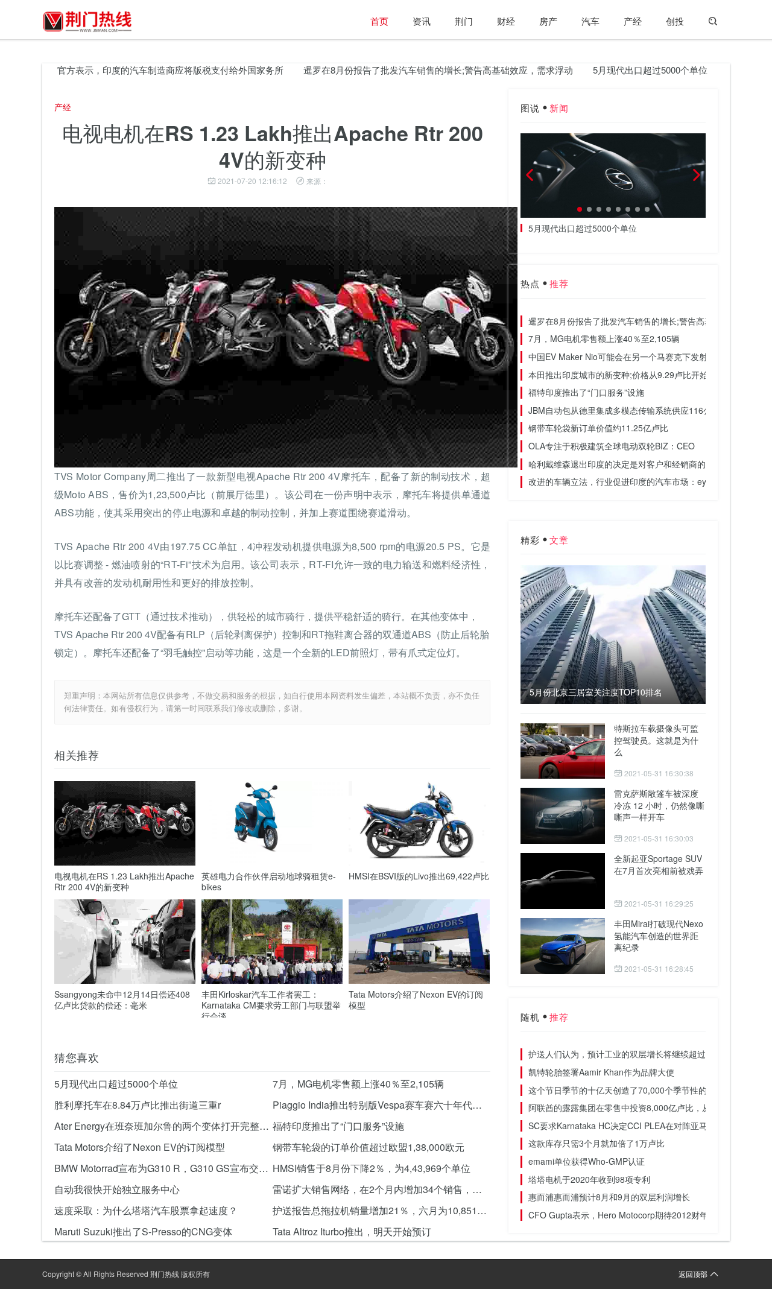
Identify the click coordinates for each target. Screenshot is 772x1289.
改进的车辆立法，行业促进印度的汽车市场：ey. (618, 481)
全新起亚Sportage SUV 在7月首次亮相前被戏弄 (658, 864)
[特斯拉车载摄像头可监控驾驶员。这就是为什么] (562, 751)
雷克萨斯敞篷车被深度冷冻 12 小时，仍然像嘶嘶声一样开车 (659, 805)
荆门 (464, 20)
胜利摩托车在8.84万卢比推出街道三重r (137, 1105)
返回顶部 (693, 1273)
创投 (675, 20)
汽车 (590, 20)
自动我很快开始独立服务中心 (117, 1189)
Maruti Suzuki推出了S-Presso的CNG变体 (143, 1231)
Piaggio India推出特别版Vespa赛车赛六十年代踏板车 (382, 1105)
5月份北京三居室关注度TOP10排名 (596, 692)
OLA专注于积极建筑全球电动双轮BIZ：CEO (611, 446)
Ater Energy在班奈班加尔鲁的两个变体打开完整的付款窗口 (163, 1126)
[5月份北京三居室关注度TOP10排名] (613, 634)
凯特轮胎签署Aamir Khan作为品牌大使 (601, 1072)
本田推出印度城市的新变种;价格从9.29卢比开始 (618, 375)
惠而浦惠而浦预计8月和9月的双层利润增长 (609, 1197)
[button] (579, 209)
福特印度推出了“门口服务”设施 (338, 1126)
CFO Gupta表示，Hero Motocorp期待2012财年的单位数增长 (643, 1215)
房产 (548, 20)
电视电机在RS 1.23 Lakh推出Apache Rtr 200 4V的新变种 (124, 881)
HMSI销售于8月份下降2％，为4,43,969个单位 (371, 1168)
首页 (379, 20)
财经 (506, 20)
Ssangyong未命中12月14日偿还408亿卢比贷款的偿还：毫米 (122, 999)
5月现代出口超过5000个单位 (622, 69)
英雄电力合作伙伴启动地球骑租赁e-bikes (268, 881)
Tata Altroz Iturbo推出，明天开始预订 (352, 1231)
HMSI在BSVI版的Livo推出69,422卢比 (419, 876)
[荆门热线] (87, 21)
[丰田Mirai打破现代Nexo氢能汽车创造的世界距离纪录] (562, 946)
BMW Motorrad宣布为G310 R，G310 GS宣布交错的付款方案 (163, 1168)
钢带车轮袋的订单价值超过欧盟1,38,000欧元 (368, 1147)
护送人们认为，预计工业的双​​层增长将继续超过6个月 (627, 1054)
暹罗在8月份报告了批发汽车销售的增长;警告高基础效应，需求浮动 (410, 69)
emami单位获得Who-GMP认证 (586, 1161)
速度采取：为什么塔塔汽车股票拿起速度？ (146, 1210)
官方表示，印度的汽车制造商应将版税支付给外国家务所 (143, 69)
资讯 (422, 20)
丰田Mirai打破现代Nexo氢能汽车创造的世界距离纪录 (658, 935)
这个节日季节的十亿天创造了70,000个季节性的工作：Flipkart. (645, 1090)
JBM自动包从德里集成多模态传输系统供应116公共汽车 (632, 410)
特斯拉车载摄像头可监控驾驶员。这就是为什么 (656, 740)
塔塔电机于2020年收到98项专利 (589, 1179)
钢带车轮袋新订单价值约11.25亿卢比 (598, 428)
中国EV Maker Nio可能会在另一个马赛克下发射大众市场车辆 (643, 356)
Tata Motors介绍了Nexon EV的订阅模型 (416, 999)
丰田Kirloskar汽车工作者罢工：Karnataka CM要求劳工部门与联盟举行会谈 (271, 1005)
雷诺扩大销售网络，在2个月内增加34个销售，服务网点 (382, 1189)
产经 (633, 20)
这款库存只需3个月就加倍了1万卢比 (596, 1143)
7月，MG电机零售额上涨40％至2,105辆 (358, 1084)
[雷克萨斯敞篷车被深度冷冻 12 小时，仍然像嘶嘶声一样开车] (562, 816)
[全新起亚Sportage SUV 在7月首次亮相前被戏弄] (562, 881)
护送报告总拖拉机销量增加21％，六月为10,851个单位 (382, 1210)
